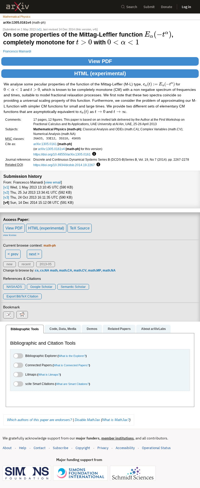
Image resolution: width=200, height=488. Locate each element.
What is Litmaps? (49, 374)
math (54, 270)
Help (22, 448)
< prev (13, 254)
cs (37, 270)
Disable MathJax (87, 420)
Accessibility (125, 448)
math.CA (65, 270)
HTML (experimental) (100, 73)
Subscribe (60, 448)
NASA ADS (14, 287)
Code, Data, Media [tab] (62, 329)
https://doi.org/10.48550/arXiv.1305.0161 (62, 154)
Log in (186, 7)
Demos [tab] (92, 329)
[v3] (6, 197)
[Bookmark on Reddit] (22, 314)
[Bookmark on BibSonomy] (8, 314)
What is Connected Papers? (71, 365)
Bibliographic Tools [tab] (25, 329)
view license (9, 235)
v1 (39, 29)
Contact (40, 448)
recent (26, 264)
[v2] (6, 192)
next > (34, 254)
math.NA (109, 270)
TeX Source (80, 228)
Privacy (102, 448)
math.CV (80, 270)
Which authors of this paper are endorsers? (39, 420)
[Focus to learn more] (93, 154)
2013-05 (46, 264)
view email (53, 182)
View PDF (100, 61)
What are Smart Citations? (72, 383)
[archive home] (17, 7)
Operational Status (156, 447)
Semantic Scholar (73, 287)
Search (131, 7)
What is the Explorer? (72, 355)
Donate (166, 7)
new (9, 264)
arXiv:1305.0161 (45, 144)
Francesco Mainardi (17, 51)
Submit (149, 7)
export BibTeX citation (22, 296)
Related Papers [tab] (119, 329)
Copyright (83, 448)
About (7, 448)
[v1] (6, 187)
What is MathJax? (115, 420)
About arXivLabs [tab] (153, 329)
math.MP (94, 270)
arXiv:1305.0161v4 (51, 149)
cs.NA (44, 270)
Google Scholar (41, 287)
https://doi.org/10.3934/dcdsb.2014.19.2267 (64, 165)
